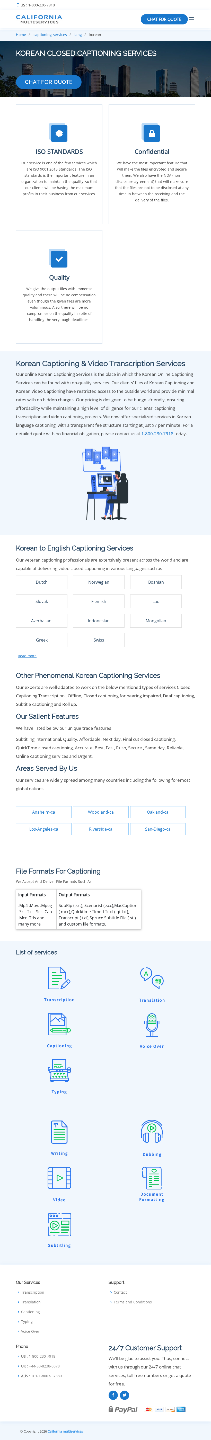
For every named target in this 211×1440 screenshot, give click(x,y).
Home (21, 34)
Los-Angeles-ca (43, 829)
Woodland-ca (101, 812)
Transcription (32, 1292)
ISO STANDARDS (59, 151)
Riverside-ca (100, 829)
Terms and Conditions (133, 1302)
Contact (120, 1292)
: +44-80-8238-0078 (40, 1366)
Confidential (152, 151)
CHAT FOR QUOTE (164, 19)
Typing (27, 1321)
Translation (31, 1302)
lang (78, 34)
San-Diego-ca (158, 829)
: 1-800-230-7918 (38, 5)
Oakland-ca (158, 812)
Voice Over (30, 1331)
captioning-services (50, 34)
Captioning (30, 1312)
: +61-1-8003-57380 (41, 1376)
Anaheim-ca (43, 812)
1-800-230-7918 (157, 434)
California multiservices (65, 1431)
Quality (59, 277)
